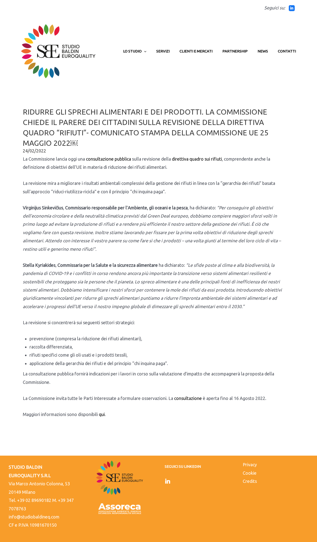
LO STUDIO (132, 51)
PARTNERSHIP (235, 51)
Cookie (250, 472)
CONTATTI (287, 51)
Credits (250, 481)
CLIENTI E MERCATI (196, 51)
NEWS (263, 51)
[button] (144, 51)
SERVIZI (163, 51)
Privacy (250, 464)
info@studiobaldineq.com (34, 516)
